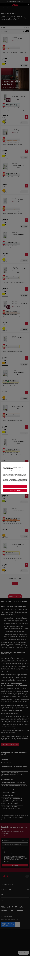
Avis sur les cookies (10, 482)
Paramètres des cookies (15, 486)
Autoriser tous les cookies (15, 490)
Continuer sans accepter (23, 463)
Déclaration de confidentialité (21, 482)
